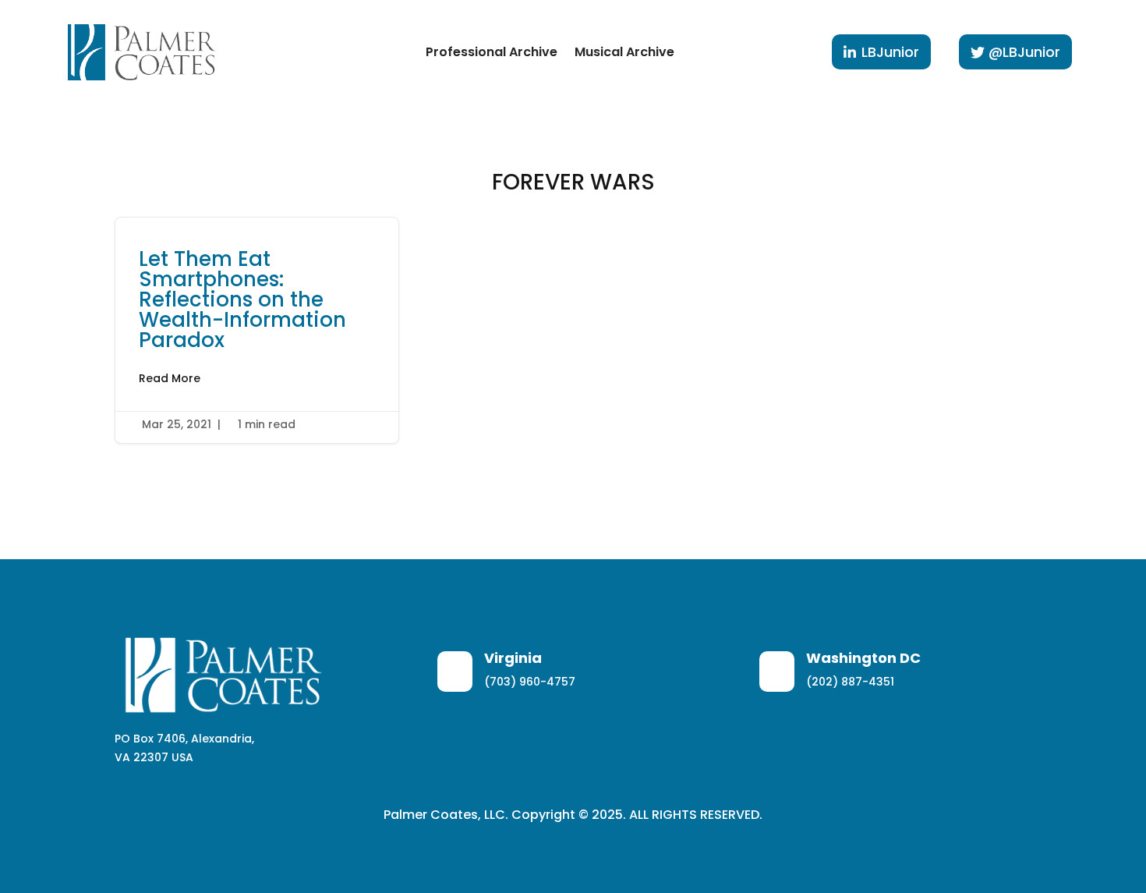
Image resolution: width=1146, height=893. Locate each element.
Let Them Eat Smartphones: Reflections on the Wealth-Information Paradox (256, 330)
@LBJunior (1024, 52)
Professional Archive (491, 52)
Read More (169, 378)
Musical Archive (624, 52)
